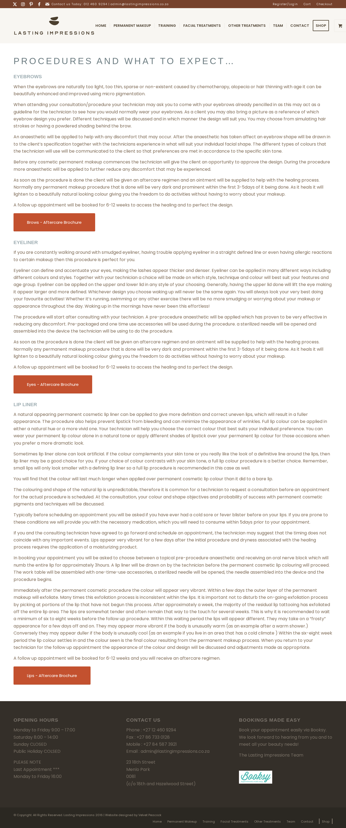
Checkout (324, 4)
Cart (307, 4)
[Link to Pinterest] (31, 4)
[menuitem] (285, 4)
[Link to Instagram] (23, 4)
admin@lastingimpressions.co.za (140, 4)
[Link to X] (15, 4)
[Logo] (54, 25)
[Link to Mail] (48, 4)
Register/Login (285, 4)
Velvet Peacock (149, 815)
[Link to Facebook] (39, 4)
